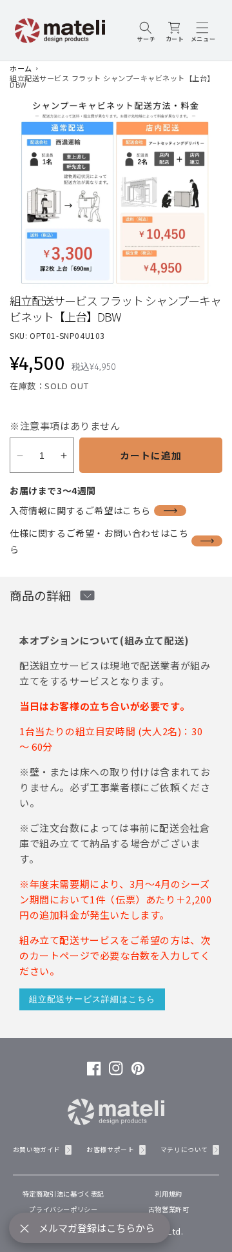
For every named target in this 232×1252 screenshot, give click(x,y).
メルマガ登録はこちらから (97, 1228)
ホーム (21, 68)
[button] (146, 30)
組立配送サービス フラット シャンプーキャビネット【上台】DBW (112, 81)
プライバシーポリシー (63, 1209)
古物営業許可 (168, 1209)
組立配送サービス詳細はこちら (92, 999)
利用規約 (168, 1194)
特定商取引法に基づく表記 (63, 1194)
